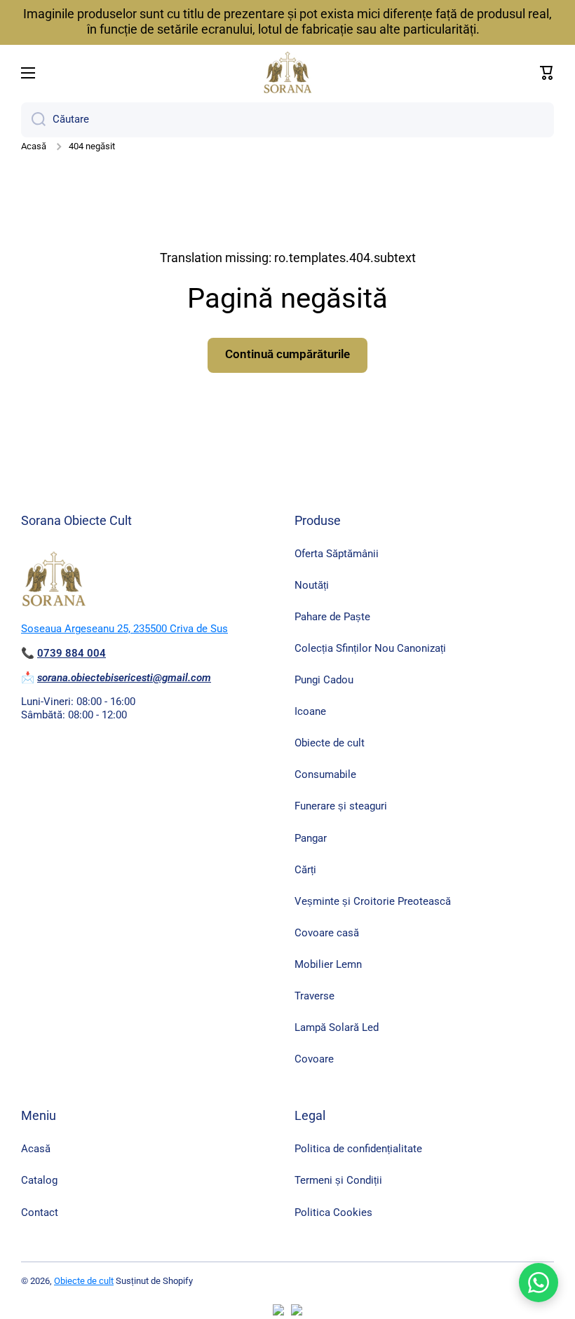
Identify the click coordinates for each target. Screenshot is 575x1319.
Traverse (314, 996)
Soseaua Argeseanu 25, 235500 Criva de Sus (124, 628)
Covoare (314, 1059)
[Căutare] (33, 119)
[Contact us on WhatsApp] (538, 1282)
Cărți (305, 869)
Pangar (311, 838)
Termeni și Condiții (338, 1180)
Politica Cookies (333, 1212)
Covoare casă (327, 933)
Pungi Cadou (324, 680)
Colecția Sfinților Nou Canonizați (370, 648)
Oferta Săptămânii (337, 553)
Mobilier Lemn (328, 964)
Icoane (310, 711)
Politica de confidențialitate (358, 1148)
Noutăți (312, 585)
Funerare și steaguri (341, 806)
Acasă (33, 146)
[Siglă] (287, 72)
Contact (39, 1212)
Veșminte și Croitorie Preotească (373, 901)
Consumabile (325, 774)
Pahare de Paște (332, 616)
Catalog (39, 1180)
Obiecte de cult (330, 743)
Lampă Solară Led (337, 1027)
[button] (547, 73)
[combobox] (287, 119)
